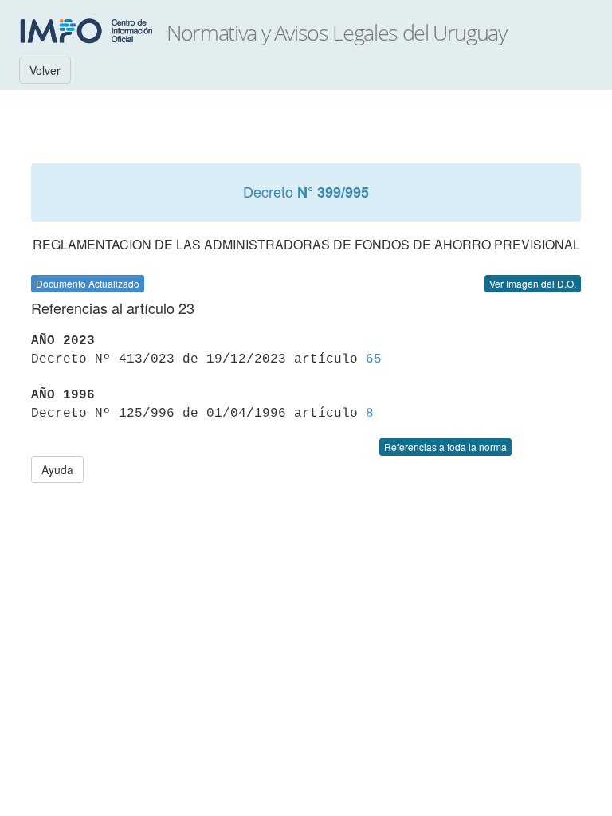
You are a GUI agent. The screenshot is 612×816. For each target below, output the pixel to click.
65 (374, 359)
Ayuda (57, 469)
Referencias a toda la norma (445, 446)
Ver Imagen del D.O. (532, 283)
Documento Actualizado (87, 283)
